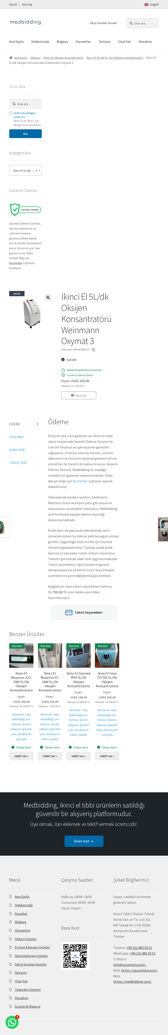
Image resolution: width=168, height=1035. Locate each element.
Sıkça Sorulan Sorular (103, 23)
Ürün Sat (124, 41)
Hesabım (145, 41)
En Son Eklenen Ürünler (32, 947)
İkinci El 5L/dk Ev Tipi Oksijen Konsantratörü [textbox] (26, 171)
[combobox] (25, 170)
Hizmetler (83, 41)
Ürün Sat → (84, 841)
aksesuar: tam (21, 714)
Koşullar (21, 913)
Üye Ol (13, 4)
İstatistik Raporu (27, 1006)
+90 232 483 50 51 (143, 953)
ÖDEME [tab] (14, 424)
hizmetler (80, 481)
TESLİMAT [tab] (16, 437)
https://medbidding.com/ (132, 981)
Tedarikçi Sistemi (28, 989)
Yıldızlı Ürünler (26, 939)
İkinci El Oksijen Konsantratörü (63, 58)
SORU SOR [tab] (17, 450)
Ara (25, 134)
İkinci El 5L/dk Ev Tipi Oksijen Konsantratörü (115, 58)
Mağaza (62, 41)
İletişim (104, 41)
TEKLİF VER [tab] (17, 462)
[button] (48, 297)
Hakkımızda (40, 41)
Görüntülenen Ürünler (31, 956)
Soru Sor (81, 395)
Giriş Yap (27, 4)
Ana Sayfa (16, 41)
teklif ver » (21, 756)
